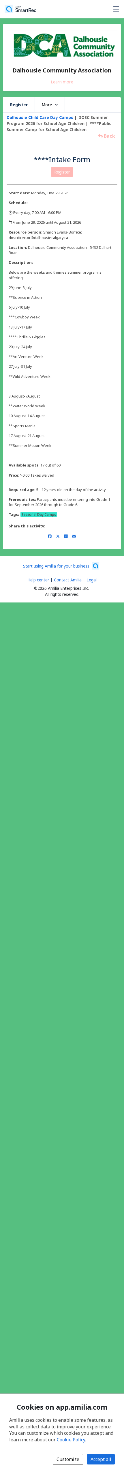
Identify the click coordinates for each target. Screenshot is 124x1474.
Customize (68, 1459)
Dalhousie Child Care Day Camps (40, 117)
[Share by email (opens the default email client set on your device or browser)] (74, 536)
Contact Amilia (68, 580)
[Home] (20, 9)
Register (19, 104)
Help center (38, 580)
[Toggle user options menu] (115, 8)
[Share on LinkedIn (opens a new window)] (65, 536)
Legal (92, 580)
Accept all (101, 1459)
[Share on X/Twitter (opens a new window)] (58, 536)
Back (109, 136)
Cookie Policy (71, 1439)
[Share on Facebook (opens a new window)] (49, 536)
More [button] (47, 104)
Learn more (62, 82)
